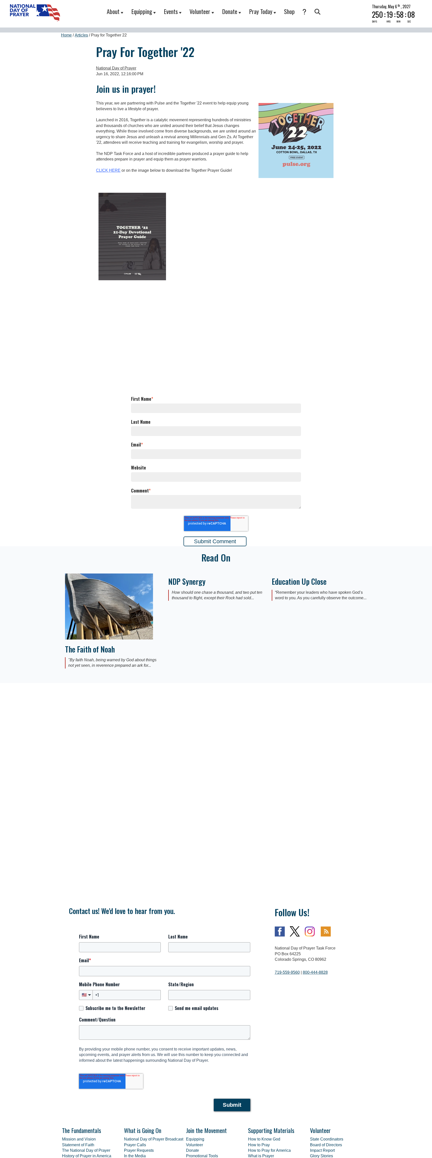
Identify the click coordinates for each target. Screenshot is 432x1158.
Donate (229, 11)
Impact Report (322, 1150)
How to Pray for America (269, 1150)
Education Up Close (299, 581)
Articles (81, 35)
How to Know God (264, 1139)
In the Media (135, 1156)
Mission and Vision (79, 1139)
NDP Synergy (187, 581)
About (113, 11)
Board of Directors (326, 1145)
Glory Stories (321, 1156)
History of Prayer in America (86, 1156)
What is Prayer (261, 1156)
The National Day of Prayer (86, 1150)
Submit (232, 1105)
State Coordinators (326, 1139)
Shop (289, 11)
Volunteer (200, 11)
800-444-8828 (315, 972)
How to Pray (259, 1145)
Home (66, 35)
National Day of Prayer (116, 68)
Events (171, 11)
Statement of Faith (78, 1145)
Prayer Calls (135, 1145)
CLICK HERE (108, 170)
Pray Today (260, 11)
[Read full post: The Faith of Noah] (109, 638)
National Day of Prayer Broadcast (153, 1139)
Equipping (141, 11)
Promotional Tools (202, 1156)
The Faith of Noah (90, 649)
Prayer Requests (139, 1150)
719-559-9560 (287, 972)
